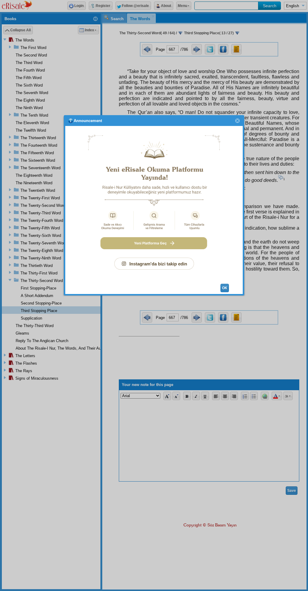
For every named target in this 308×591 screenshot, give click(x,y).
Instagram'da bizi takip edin (158, 263)
